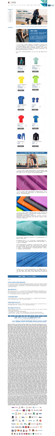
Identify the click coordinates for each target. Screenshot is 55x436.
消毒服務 (40, 348)
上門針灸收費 (23, 392)
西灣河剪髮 (14, 338)
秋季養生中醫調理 (28, 390)
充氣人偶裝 (27, 370)
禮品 (33, 329)
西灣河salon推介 (28, 338)
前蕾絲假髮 (24, 398)
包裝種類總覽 (20, 351)
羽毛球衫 (29, 271)
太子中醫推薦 (39, 387)
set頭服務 (19, 345)
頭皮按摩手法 (23, 401)
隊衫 (14, 326)
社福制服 (13, 359)
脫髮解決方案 (42, 398)
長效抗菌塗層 (12, 349)
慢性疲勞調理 (38, 380)
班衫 (35, 51)
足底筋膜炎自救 (40, 389)
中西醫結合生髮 (44, 401)
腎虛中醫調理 (25, 378)
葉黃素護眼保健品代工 (36, 355)
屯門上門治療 (15, 393)
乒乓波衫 (32, 271)
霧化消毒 (43, 348)
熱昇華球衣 (18, 326)
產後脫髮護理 (44, 397)
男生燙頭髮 (17, 346)
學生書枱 (37, 335)
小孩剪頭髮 (35, 342)
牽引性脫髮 (27, 403)
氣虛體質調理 (38, 390)
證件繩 (43, 330)
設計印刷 (31, 331)
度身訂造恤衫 (34, 361)
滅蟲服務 (23, 347)
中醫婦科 (39, 368)
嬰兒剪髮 (9, 346)
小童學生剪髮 (34, 395)
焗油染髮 (34, 343)
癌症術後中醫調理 (44, 383)
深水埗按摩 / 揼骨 (41, 375)
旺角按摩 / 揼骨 (37, 375)
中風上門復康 (29, 391)
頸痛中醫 (34, 367)
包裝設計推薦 (44, 336)
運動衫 (29, 270)
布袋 (28, 326)
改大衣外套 (31, 362)
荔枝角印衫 (13, 364)
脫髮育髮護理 (36, 397)
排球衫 (44, 270)
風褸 (39, 51)
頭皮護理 (32, 399)
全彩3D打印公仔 (24, 371)
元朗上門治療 (19, 393)
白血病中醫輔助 (11, 379)
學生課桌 (40, 335)
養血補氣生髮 (40, 401)
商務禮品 (35, 336)
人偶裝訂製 (24, 370)
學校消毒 (29, 349)
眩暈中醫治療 (30, 380)
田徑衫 (20, 271)
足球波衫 (18, 359)
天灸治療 (36, 379)
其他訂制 (17, 329)
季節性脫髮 (45, 403)
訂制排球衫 (43, 327)
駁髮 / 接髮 (10, 396)
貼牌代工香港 (41, 351)
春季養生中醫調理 (17, 390)
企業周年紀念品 (17, 370)
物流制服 (32, 358)
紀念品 (35, 329)
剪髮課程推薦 (40, 341)
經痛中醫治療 (29, 377)
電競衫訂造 (12, 365)
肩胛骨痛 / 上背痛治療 (41, 373)
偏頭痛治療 (31, 373)
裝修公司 (32, 333)
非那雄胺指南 (40, 402)
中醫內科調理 (17, 377)
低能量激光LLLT (11, 403)
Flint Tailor (37, 319)
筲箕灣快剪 (10, 340)
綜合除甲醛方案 (37, 348)
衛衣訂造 (32, 325)
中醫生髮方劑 (19, 401)
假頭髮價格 (30, 341)
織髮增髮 (39, 398)
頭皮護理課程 (13, 398)
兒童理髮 (44, 342)
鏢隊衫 (14, 329)
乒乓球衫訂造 (44, 364)
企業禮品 (18, 336)
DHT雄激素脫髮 (32, 402)
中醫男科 (42, 368)
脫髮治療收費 (31, 387)
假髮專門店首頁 (17, 398)
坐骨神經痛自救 (21, 389)
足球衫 (38, 270)
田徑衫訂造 (37, 365)
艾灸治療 (42, 381)
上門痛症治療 (19, 391)
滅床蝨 (25, 347)
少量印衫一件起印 (33, 363)
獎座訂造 (34, 330)
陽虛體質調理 (42, 390)
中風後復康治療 (11, 376)
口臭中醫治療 (23, 383)
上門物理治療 (15, 391)
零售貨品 (20, 329)
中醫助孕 (35, 377)
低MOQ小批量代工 (19, 354)
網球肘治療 (20, 373)
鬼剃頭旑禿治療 (18, 400)
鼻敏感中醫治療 (15, 381)
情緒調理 (45, 377)
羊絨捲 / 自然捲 (27, 396)
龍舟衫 (26, 271)
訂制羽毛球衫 (26, 328)
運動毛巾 (12, 331)
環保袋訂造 (26, 330)
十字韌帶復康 (23, 376)
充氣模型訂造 (31, 370)
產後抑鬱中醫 (35, 386)
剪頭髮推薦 (25, 342)
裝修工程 (38, 333)
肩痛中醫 (10, 368)
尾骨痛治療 (19, 374)
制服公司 (30, 324)
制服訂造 (9, 324)
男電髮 (20, 344)
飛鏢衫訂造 (30, 365)
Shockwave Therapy (15, 395)
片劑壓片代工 (34, 354)
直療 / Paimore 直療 (38, 396)
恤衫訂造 (19, 324)
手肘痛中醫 (30, 368)
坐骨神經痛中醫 (14, 368)
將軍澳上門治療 (24, 393)
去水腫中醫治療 (14, 387)
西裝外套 (34, 357)
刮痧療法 (45, 376)
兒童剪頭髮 (41, 342)
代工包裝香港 (24, 351)
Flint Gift (34, 319)
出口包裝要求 (39, 352)
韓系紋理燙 (24, 346)
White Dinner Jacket (42, 360)
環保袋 (24, 330)
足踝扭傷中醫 (26, 368)
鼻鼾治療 (32, 384)
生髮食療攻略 (20, 402)
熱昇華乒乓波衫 (43, 328)
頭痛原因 (32, 389)
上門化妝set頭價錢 (36, 345)
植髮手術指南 (19, 403)
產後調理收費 (27, 387)
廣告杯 (41, 329)
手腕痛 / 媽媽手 (36, 389)
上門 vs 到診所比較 (37, 392)
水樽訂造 (44, 329)
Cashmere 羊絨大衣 (11, 361)
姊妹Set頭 (25, 345)
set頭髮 (16, 345)
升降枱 (9, 335)
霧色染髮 (18, 396)
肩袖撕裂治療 (27, 376)
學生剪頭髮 (27, 343)
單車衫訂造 (41, 365)
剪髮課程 (33, 341)
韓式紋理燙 (20, 346)
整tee (22, 325)
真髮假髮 (21, 398)
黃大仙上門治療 (32, 393)
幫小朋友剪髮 (17, 343)
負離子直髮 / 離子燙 (22, 396)
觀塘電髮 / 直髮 (41, 395)
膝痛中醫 (43, 367)
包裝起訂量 (13, 352)
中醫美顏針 (9, 384)
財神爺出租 (9, 371)
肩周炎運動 (25, 389)
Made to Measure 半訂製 (20, 361)
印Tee (30, 51)
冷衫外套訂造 (40, 326)
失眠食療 (36, 378)
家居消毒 (15, 349)
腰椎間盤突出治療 (35, 373)
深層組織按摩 (21, 375)
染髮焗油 (31, 343)
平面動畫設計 (34, 332)
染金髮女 (20, 347)
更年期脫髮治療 (32, 400)
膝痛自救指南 (12, 389)
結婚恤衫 (41, 361)
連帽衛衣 (38, 325)
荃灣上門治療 (11, 393)
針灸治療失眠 (33, 378)
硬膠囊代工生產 (29, 354)
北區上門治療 (33, 394)
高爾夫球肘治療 (42, 374)
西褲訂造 (24, 324)
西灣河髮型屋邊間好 (19, 338)
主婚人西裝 (9, 360)
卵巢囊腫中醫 (22, 386)
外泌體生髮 (15, 403)
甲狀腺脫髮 (34, 403)
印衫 (33, 51)
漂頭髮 (39, 343)
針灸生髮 (23, 399)
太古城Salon (17, 339)
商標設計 (37, 331)
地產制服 (38, 358)
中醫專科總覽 (13, 377)
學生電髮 (16, 344)
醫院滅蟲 (41, 349)
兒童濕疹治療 (36, 384)
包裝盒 (12, 330)
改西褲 (22, 362)
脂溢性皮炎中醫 (14, 383)
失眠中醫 (12, 367)
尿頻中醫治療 (27, 383)
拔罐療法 (42, 376)
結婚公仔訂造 (37, 371)
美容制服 (40, 358)
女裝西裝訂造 (44, 361)
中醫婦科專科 (43, 378)
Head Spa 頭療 (36, 399)
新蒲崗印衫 (17, 364)
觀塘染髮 (37, 395)
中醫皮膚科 (36, 368)
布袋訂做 (34, 326)
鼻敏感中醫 (24, 367)
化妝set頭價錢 (43, 344)
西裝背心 (9, 358)
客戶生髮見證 (12, 401)
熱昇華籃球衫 (15, 327)
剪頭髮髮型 (27, 340)
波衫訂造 (16, 359)
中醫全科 (9, 378)
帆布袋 (26, 326)
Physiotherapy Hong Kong (42, 394)
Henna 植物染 (11, 397)
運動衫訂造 (15, 363)
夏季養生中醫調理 (23, 390)
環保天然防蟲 (10, 348)
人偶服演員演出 (36, 370)
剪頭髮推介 (18, 342)
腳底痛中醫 (37, 367)
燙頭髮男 (14, 346)
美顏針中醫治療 (44, 386)
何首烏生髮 (24, 402)
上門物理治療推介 (32, 392)
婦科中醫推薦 (35, 387)
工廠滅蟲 (35, 349)
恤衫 (17, 324)
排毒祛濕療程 (43, 379)
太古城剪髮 (20, 339)
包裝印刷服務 (37, 351)
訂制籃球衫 (10, 327)
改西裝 (20, 362)
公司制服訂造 (19, 363)
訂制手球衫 (32, 327)
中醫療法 (9, 367)
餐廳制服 (20, 358)
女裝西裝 (28, 357)
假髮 (23, 341)
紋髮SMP (42, 403)
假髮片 (27, 341)
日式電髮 (34, 396)
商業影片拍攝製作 (15, 332)
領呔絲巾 (39, 357)
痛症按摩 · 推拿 (11, 375)
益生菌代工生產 (30, 355)
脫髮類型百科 (36, 400)
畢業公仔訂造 (41, 371)
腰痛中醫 (41, 367)
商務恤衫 (38, 361)
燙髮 (16, 341)
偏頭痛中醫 (31, 367)
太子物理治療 (43, 387)
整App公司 (14, 333)
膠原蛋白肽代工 (26, 355)
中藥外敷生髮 (31, 401)
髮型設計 (24, 340)
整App (11, 333)
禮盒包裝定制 (45, 351)
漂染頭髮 (42, 343)
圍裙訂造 (19, 357)
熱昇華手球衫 (36, 327)
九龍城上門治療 (24, 394)
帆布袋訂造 (31, 326)
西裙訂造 (42, 357)
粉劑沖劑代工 (38, 354)
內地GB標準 (35, 352)
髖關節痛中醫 (22, 368)
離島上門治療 (37, 394)
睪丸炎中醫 (19, 379)
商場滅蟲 (32, 349)
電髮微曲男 (29, 344)
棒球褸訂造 (11, 326)
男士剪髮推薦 (38, 340)
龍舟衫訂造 (34, 365)
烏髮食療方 (12, 402)
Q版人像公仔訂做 (13, 371)
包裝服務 (38, 336)
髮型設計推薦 (31, 340)
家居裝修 (35, 333)
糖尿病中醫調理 (25, 381)
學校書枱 (34, 335)
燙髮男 (12, 346)
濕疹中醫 (15, 367)
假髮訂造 (36, 398)
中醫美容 (34, 379)
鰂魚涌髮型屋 (37, 338)
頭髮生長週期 (23, 403)
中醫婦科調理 (25, 377)
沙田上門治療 (42, 392)
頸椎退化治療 (34, 374)
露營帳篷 (27, 331)
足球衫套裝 (29, 327)
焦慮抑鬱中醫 (34, 380)
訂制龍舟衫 (11, 328)
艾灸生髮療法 (35, 401)
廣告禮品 (29, 336)
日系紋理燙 (27, 346)
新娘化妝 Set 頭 (26, 397)
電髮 (10, 344)
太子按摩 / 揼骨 (32, 375)
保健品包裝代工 (17, 352)
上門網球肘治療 (13, 392)
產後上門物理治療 (37, 391)
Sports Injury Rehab (21, 395)
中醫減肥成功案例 (38, 381)
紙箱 (46, 329)
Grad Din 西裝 (23, 360)
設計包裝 (41, 336)
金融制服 (35, 324)
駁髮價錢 (42, 345)
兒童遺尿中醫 (23, 379)
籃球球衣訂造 (28, 364)
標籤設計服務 (33, 351)
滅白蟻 (28, 347)
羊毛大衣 (15, 361)
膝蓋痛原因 (29, 389)
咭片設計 (40, 331)
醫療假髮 (33, 398)
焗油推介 (10, 342)
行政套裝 (45, 357)
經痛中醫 (28, 367)
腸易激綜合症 (11, 381)
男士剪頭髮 (41, 340)
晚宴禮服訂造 (27, 360)
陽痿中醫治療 (29, 378)
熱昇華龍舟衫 (18, 328)
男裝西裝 (31, 357)
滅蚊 (34, 347)
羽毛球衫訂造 (40, 364)
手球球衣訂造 (36, 364)
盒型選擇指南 (16, 351)
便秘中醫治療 (19, 383)
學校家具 (24, 335)
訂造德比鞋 (42, 362)
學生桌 (32, 335)
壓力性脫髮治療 (23, 400)
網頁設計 (17, 333)
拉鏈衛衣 (41, 325)
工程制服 (29, 358)
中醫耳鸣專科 (26, 380)
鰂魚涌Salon (44, 338)
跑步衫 (41, 359)
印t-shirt (19, 325)
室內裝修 (29, 333)
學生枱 (27, 335)
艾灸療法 (39, 379)
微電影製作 (26, 332)
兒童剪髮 (38, 342)
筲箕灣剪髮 (35, 339)
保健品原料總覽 (14, 355)
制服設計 (40, 332)
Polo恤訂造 (27, 325)
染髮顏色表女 (16, 347)
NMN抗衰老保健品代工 (20, 355)
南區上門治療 (10, 394)
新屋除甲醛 (28, 348)
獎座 (29, 330)
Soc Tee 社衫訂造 (28, 363)
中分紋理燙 (38, 346)
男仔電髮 (23, 344)
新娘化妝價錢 (31, 345)
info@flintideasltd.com (24, 317)
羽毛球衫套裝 (34, 328)
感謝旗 (41, 330)
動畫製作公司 (30, 332)
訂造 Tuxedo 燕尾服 (32, 360)
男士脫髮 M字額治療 (41, 399)
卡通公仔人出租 (40, 370)
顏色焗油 (36, 343)
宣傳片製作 (22, 332)
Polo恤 (24, 325)
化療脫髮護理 (31, 403)
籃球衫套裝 (18, 327)
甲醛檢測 (25, 348)
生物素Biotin (28, 402)
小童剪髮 (28, 342)
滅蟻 (38, 347)
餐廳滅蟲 (23, 349)
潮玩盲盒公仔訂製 (32, 371)
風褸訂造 (42, 51)
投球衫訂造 (23, 365)
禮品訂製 (27, 336)
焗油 (43, 341)
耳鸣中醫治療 (21, 380)
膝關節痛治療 (13, 373)
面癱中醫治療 (13, 380)
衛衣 (30, 325)
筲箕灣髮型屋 (24, 339)
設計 (29, 331)
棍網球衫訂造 (27, 365)
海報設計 (11, 332)
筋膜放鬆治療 (25, 375)
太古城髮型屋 (13, 339)
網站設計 (20, 333)
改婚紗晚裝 (27, 362)
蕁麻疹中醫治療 (35, 383)
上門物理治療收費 (18, 392)
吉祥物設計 (20, 370)
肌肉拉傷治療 (15, 374)
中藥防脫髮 (26, 399)
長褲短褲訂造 (23, 363)
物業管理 (38, 349)
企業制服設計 (44, 332)
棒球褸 (9, 326)
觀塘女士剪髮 (26, 395)
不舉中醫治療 (16, 378)
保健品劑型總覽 (25, 354)
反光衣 (26, 270)
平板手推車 (21, 331)
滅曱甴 (30, 347)
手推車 (19, 331)
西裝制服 (13, 324)
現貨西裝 (27, 324)
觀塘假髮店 (10, 399)
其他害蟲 (45, 347)
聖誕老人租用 (45, 370)
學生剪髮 (24, 343)
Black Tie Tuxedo (37, 360)
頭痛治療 (28, 373)
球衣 (16, 326)
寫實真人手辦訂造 (19, 371)
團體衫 (40, 269)
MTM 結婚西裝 (30, 361)
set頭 (14, 345)
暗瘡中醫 (18, 367)
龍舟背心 (14, 328)
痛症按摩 (17, 375)
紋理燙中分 (34, 346)
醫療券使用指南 (27, 392)
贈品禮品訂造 (38, 329)
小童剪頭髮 (31, 342)
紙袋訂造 (21, 330)
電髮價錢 (13, 344)
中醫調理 (36, 376)
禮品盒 (9, 330)
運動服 (24, 326)
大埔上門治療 (28, 393)
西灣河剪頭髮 (10, 338)
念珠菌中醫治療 (19, 387)
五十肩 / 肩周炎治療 (29, 374)
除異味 (21, 349)
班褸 (17, 270)
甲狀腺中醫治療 (31, 386)
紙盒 (16, 330)
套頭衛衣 (35, 325)
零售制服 (43, 358)
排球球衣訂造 (32, 364)
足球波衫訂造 (24, 364)
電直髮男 (26, 344)
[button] (21, 71)
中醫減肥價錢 (33, 381)
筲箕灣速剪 (17, 340)
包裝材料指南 (44, 352)
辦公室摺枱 (18, 335)
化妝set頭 (12, 345)
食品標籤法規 (32, 352)
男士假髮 (27, 398)
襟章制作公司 (9, 325)
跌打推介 (10, 380)
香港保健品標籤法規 (27, 352)
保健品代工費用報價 (14, 354)
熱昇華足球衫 (26, 327)
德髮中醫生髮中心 (19, 399)
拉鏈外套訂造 (43, 363)
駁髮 (39, 345)
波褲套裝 (43, 359)
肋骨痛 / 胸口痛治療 (23, 374)
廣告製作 (19, 332)
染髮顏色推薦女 (12, 347)
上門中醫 (45, 391)
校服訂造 (10, 359)
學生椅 (42, 335)
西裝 (11, 324)
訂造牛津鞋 (38, 362)
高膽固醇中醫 (40, 383)
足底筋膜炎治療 (24, 373)
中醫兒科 (45, 368)
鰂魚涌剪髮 (40, 338)
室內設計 (26, 333)
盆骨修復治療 (25, 384)
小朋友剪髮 (13, 343)
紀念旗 (38, 330)
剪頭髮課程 (36, 341)
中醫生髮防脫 (29, 384)
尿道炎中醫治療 (26, 386)
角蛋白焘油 (31, 396)
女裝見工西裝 (13, 362)
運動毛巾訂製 (16, 331)
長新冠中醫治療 (42, 380)
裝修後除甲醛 (32, 348)
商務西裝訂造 (13, 360)
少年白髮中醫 (31, 383)
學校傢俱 (22, 335)
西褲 (22, 324)
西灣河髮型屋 (24, 338)
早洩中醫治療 (21, 378)
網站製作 (23, 333)
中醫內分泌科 (30, 379)
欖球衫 (34, 359)
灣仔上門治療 (41, 393)
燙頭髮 (18, 341)
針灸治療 (39, 376)
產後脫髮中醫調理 (13, 400)
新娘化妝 (28, 345)
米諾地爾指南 (36, 402)
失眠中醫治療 (21, 377)
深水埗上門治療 (20, 394)
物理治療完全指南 (32, 376)
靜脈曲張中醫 (15, 379)
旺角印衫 (10, 364)
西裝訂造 (25, 357)
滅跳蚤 (40, 347)
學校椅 (45, 335)
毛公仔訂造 (28, 371)
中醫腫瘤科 (26, 379)
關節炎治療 (38, 374)
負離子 (11, 341)
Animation (37, 332)
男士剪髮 (34, 340)
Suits (15, 324)
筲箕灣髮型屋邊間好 (40, 339)
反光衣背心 (45, 324)
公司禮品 (32, 336)
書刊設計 (43, 331)
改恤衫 (25, 362)
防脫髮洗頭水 (39, 403)
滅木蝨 (43, 347)
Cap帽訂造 (22, 357)
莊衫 (45, 333)
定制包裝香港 (29, 351)
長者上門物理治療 (24, 391)
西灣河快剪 (13, 340)
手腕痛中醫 (18, 368)
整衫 (20, 325)
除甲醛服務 (13, 348)
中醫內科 (33, 368)
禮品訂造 (32, 270)
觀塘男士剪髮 (30, 395)
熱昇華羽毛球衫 (30, 328)
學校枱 (29, 335)
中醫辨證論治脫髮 (41, 400)
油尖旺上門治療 (15, 394)
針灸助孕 (39, 378)
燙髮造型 (39, 344)
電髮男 (18, 344)
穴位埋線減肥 (16, 384)
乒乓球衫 (36, 359)
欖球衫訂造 (15, 365)
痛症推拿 (14, 375)
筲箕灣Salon (32, 339)
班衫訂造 (37, 363)
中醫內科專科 (12, 378)
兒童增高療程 (40, 384)
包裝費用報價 (10, 352)
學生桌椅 (11, 336)
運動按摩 (28, 375)
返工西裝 (19, 360)
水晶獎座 (31, 330)
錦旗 (36, 330)
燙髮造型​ (21, 341)
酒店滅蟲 (44, 349)
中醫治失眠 (9, 390)
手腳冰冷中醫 (18, 386)
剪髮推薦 (22, 342)
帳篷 (24, 331)
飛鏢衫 (36, 271)
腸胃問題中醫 (21, 367)
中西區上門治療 (37, 393)
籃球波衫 (21, 359)
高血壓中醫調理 (20, 381)
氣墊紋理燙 (41, 346)
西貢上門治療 (29, 394)
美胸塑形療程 (21, 384)
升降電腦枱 (11, 335)
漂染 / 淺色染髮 (14, 396)
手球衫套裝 (40, 327)
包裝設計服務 (22, 352)
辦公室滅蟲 (26, 349)
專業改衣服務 (17, 362)
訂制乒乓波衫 (38, 328)
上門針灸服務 (42, 391)
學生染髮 (44, 343)
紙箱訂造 (14, 330)
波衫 (42, 326)
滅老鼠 (32, 347)
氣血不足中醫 (23, 387)
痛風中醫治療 (17, 380)
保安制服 (26, 358)
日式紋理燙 (31, 346)
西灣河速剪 (20, 340)
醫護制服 (18, 358)
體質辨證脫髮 (27, 401)
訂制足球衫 (21, 327)
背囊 (44, 330)
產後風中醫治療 (13, 386)
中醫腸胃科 (42, 377)
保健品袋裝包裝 (12, 351)
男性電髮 (45, 346)
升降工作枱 (15, 335)
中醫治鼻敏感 (13, 390)
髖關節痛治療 (11, 374)
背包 (46, 330)
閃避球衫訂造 (19, 365)
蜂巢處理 (36, 347)
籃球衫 (35, 270)
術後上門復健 (33, 391)
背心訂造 (16, 357)
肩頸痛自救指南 (17, 389)
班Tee (37, 51)
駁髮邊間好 (44, 345)
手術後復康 (15, 376)
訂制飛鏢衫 (11, 329)
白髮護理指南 (16, 402)
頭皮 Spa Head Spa (31, 397)
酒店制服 (23, 358)
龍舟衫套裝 (21, 328)
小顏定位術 (12, 384)
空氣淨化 (18, 349)
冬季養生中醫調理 (33, 390)
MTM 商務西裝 (26, 361)
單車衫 (23, 271)
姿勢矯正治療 (19, 376)
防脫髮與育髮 (40, 397)
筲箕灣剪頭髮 (28, 339)
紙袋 (18, 330)
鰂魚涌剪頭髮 (33, 338)
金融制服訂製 (39, 324)
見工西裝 (16, 360)
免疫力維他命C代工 (42, 355)
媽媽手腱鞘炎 (44, 384)
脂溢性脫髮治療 (27, 400)
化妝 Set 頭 (22, 397)
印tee (12, 325)
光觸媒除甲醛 (17, 348)
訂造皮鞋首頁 (35, 362)
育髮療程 (30, 399)
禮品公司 (21, 336)
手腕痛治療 (16, 373)
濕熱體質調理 (11, 391)
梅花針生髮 (15, 401)
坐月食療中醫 (39, 386)
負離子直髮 (13, 341)
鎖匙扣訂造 (9, 331)
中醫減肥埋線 (29, 381)
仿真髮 (25, 341)
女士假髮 (30, 398)
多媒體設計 (34, 331)
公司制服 (33, 324)
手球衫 (41, 270)
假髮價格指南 (15, 399)
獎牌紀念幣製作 (12, 370)
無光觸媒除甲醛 (22, 348)
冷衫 (36, 326)
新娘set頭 (22, 345)
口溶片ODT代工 (42, 354)
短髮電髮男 (32, 344)
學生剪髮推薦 (21, 343)
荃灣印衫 (20, 364)
